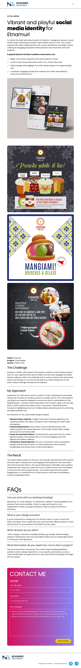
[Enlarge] (71, 81)
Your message (16, 607)
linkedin (14, 580)
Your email (14, 596)
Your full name (16, 585)
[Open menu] (73, 4)
